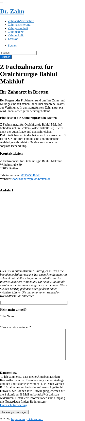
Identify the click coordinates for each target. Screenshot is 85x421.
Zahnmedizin (16, 31)
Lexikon (13, 39)
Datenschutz (35, 419)
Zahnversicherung (19, 24)
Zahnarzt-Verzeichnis (21, 21)
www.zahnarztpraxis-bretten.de (30, 179)
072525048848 (30, 175)
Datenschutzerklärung (13, 405)
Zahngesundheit (18, 28)
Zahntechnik (16, 35)
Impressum (18, 419)
